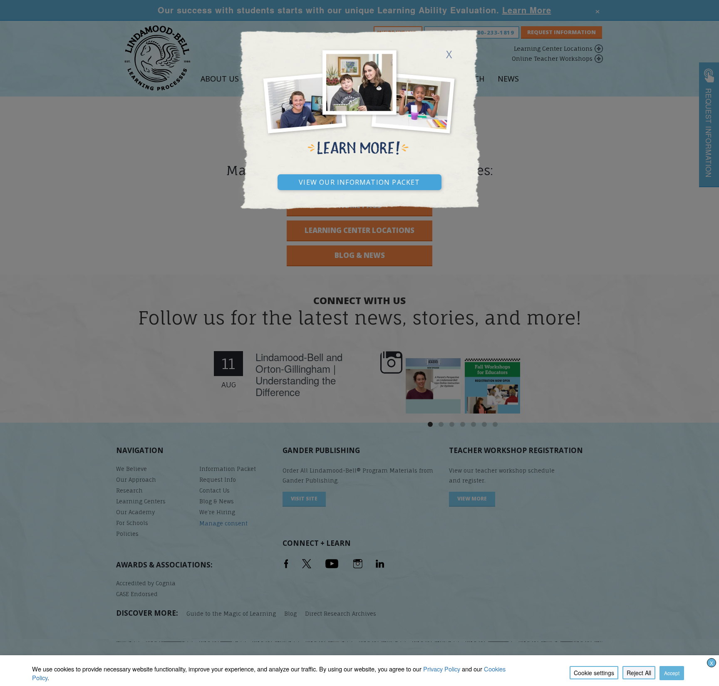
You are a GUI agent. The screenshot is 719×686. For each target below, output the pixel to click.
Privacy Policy (441, 668)
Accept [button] (671, 672)
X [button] (711, 662)
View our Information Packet (359, 181)
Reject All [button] (639, 673)
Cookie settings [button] (594, 673)
